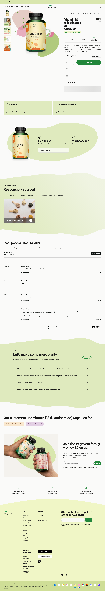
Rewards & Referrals (28, 566)
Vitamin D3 (26, 543)
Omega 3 (25, 538)
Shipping (89, 24)
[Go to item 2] (7, 22)
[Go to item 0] (7, 13)
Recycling (25, 568)
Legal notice (6, 588)
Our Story (40, 515)
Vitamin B (25, 540)
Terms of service (19, 586)
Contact (25, 556)
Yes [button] (21, 272)
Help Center (26, 558)
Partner (25, 563)
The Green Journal (28, 561)
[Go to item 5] (7, 47)
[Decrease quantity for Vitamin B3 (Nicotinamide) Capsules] (66, 62)
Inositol (25, 528)
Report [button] (24, 272)
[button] (48, 327)
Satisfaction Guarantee (26, 571)
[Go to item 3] (7, 30)
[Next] (55, 36)
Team (39, 518)
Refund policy (12, 586)
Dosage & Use (95, 56)
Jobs (39, 523)
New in (25, 518)
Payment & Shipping (27, 586)
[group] (12, 253)
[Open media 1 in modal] (35, 33)
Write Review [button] (96, 253)
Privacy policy (6, 586)
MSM (24, 535)
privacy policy (79, 467)
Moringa (25, 533)
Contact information (36, 586)
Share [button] (27, 272)
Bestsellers (26, 515)
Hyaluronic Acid (27, 525)
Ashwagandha (27, 520)
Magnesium (26, 530)
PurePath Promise (42, 520)
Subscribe (97, 463)
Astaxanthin (26, 523)
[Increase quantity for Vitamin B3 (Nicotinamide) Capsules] (73, 62)
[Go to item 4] (7, 39)
